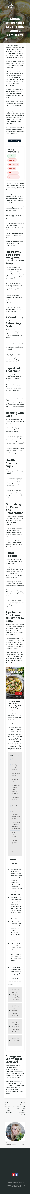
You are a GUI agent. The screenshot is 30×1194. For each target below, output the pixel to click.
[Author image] (6, 39)
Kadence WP (17, 1184)
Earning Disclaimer (19, 1190)
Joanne (10, 38)
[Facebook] (16, 1174)
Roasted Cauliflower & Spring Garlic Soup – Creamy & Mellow (21, 1108)
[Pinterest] (13, 1174)
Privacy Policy (10, 1190)
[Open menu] (23, 6)
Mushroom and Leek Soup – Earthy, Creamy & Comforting (9, 1107)
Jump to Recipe (15, 141)
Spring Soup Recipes (15, 15)
